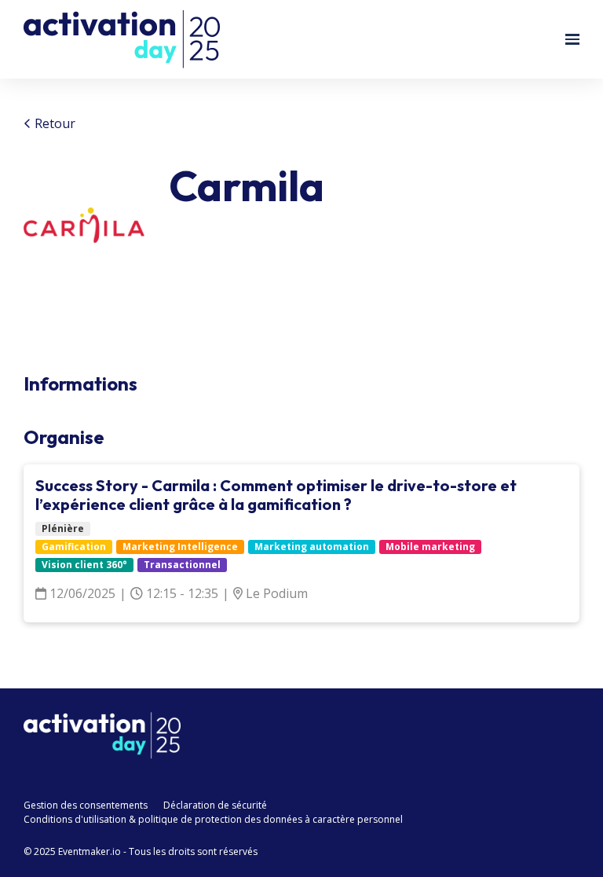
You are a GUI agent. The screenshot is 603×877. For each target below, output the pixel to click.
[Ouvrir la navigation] (572, 39)
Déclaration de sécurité (215, 805)
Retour (53, 123)
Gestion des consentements (86, 805)
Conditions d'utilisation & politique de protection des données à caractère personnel (213, 819)
